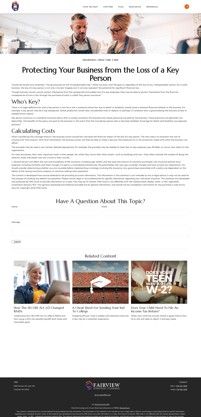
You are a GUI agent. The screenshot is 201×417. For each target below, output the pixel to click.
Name (14, 206)
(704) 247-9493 (181, 386)
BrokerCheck (125, 408)
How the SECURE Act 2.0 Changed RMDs (39, 309)
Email (104, 206)
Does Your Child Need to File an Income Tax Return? (154, 309)
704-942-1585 (181, 389)
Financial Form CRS (102, 404)
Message (16, 222)
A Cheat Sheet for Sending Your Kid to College (98, 309)
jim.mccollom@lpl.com (103, 395)
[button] (90, 6)
